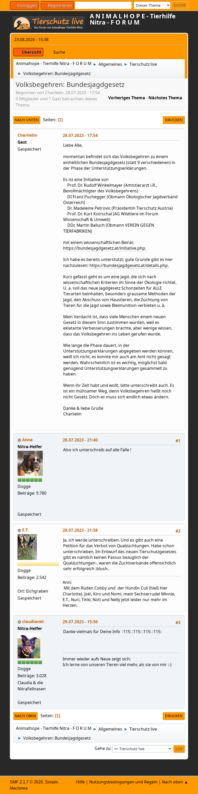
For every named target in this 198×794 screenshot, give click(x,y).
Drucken (174, 119)
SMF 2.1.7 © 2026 (26, 782)
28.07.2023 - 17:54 (80, 135)
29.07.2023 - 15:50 (80, 622)
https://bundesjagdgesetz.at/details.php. (129, 265)
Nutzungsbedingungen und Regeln (123, 782)
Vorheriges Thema (126, 98)
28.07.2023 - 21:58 (80, 530)
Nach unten (27, 119)
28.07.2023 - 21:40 (80, 440)
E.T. (25, 530)
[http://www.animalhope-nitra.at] (20, 507)
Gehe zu (102, 748)
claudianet (33, 621)
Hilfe (80, 782)
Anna (27, 440)
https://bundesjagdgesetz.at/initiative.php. (104, 248)
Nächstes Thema (165, 98)
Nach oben (25, 715)
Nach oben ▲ (175, 782)
